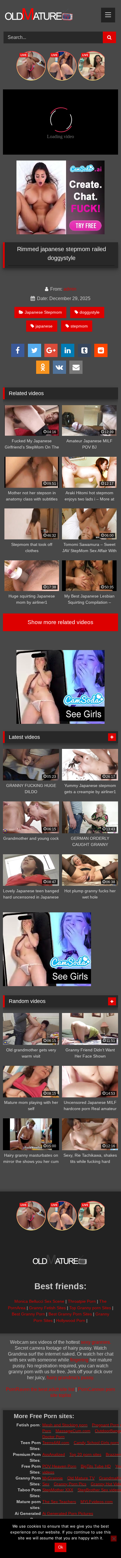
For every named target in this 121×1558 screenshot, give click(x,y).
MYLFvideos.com (96, 1501)
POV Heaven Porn (59, 1466)
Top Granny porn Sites (90, 1307)
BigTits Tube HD (96, 1466)
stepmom (79, 326)
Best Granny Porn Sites (70, 1314)
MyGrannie (52, 1478)
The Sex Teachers (59, 1501)
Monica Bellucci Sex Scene (39, 1301)
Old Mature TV (81, 1478)
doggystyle (90, 312)
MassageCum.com (73, 1430)
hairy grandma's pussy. (70, 1377)
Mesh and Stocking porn (65, 1425)
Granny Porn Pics (70, 1484)
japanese (44, 326)
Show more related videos (60, 622)
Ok (60, 1547)
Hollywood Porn (70, 1320)
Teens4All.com (55, 1442)
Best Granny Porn (28, 1314)
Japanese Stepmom (43, 312)
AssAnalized (53, 1454)
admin (69, 289)
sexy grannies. (96, 1342)
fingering (79, 1359)
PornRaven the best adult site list (40, 1389)
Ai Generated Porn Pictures (67, 1513)
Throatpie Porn (82, 1301)
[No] (114, 1538)
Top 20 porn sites (85, 1454)
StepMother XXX (57, 1489)
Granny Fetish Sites (47, 1307)
